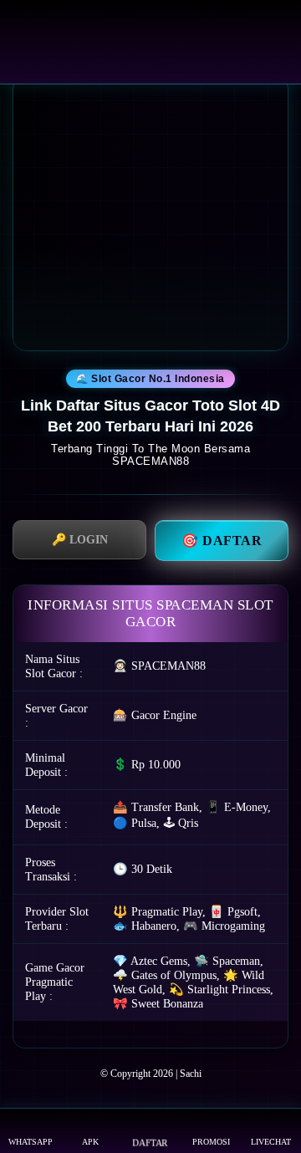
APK (90, 1141)
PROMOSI (211, 1141)
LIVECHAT (271, 1141)
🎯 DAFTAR (221, 540)
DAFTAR (150, 1142)
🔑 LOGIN (80, 539)
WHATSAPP (30, 1141)
